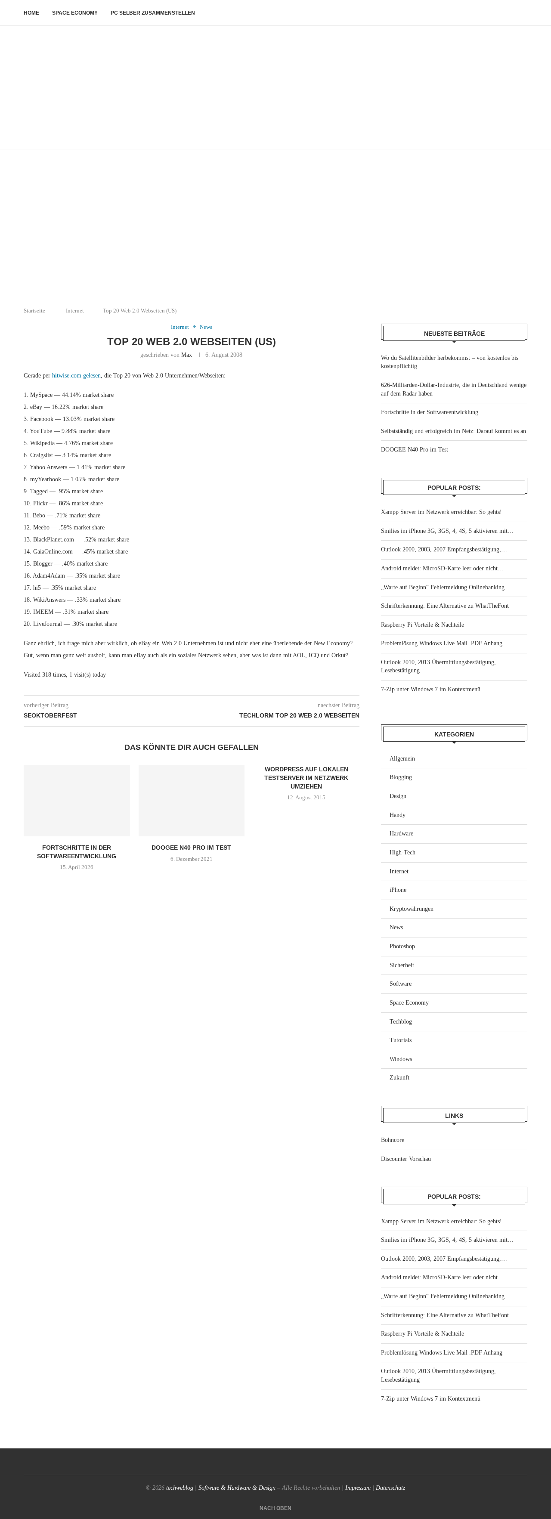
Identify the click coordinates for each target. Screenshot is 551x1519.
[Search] (523, 12)
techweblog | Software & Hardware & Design (221, 1488)
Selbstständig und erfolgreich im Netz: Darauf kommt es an (453, 431)
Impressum (358, 1488)
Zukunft (399, 1077)
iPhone (398, 890)
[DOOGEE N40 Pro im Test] (192, 800)
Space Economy (75, 13)
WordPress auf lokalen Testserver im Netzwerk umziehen (306, 777)
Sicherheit (402, 965)
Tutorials (401, 1040)
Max (186, 355)
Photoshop (402, 946)
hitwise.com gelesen (76, 375)
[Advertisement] (275, 235)
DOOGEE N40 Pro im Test (191, 847)
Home (31, 13)
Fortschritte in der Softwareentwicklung (429, 412)
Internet (75, 310)
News (396, 927)
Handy (398, 815)
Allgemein (402, 758)
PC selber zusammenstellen (153, 13)
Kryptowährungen (411, 909)
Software (401, 984)
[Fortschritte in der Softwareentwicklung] (77, 800)
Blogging (401, 777)
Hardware (401, 833)
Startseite (34, 310)
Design (398, 796)
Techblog (401, 1021)
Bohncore (392, 1140)
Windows (401, 1059)
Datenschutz (390, 1488)
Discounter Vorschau (406, 1159)
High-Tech (402, 852)
